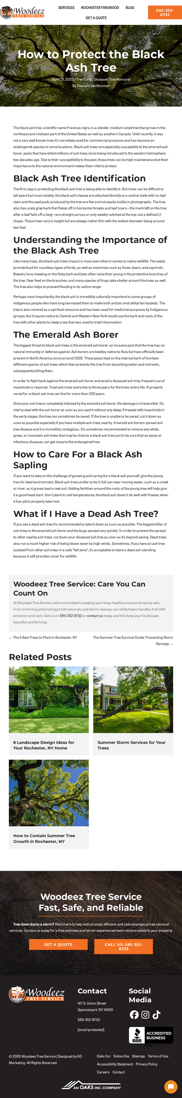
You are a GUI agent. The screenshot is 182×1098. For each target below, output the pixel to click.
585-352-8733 (71, 615)
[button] (171, 1087)
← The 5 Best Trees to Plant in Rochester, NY (43, 637)
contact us (95, 615)
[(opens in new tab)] (91, 1084)
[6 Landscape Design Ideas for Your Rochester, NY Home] (49, 699)
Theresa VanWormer (93, 85)
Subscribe (121, 1055)
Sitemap (138, 1055)
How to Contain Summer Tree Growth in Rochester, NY (44, 838)
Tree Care (83, 79)
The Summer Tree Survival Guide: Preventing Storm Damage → (133, 640)
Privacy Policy (146, 1063)
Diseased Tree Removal (112, 79)
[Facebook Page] (134, 1014)
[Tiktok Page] (156, 1014)
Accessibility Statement (115, 1063)
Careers (103, 1071)
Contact (119, 1071)
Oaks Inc (104, 1055)
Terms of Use (158, 1055)
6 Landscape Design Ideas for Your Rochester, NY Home (43, 745)
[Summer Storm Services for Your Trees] (133, 699)
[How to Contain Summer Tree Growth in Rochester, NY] (49, 792)
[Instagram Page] (145, 1014)
